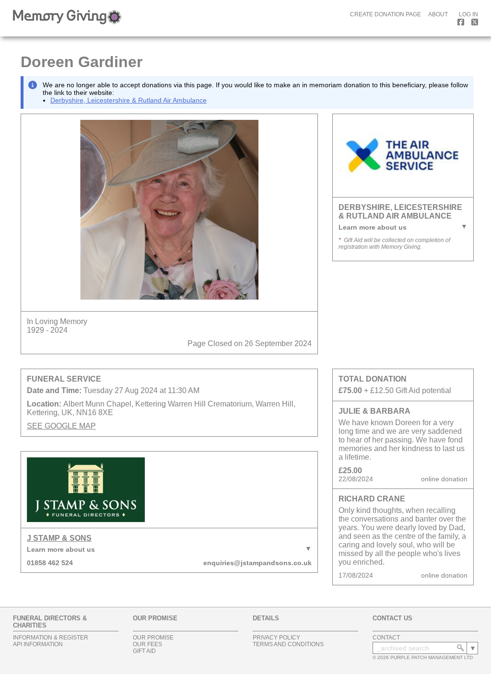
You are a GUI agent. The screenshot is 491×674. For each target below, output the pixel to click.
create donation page (385, 14)
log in (468, 14)
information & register (50, 637)
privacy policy (276, 637)
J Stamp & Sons (59, 538)
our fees (147, 644)
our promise (153, 637)
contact (386, 637)
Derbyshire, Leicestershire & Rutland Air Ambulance (128, 100)
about (438, 14)
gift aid (144, 651)
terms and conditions (288, 644)
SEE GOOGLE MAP (61, 426)
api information (38, 644)
